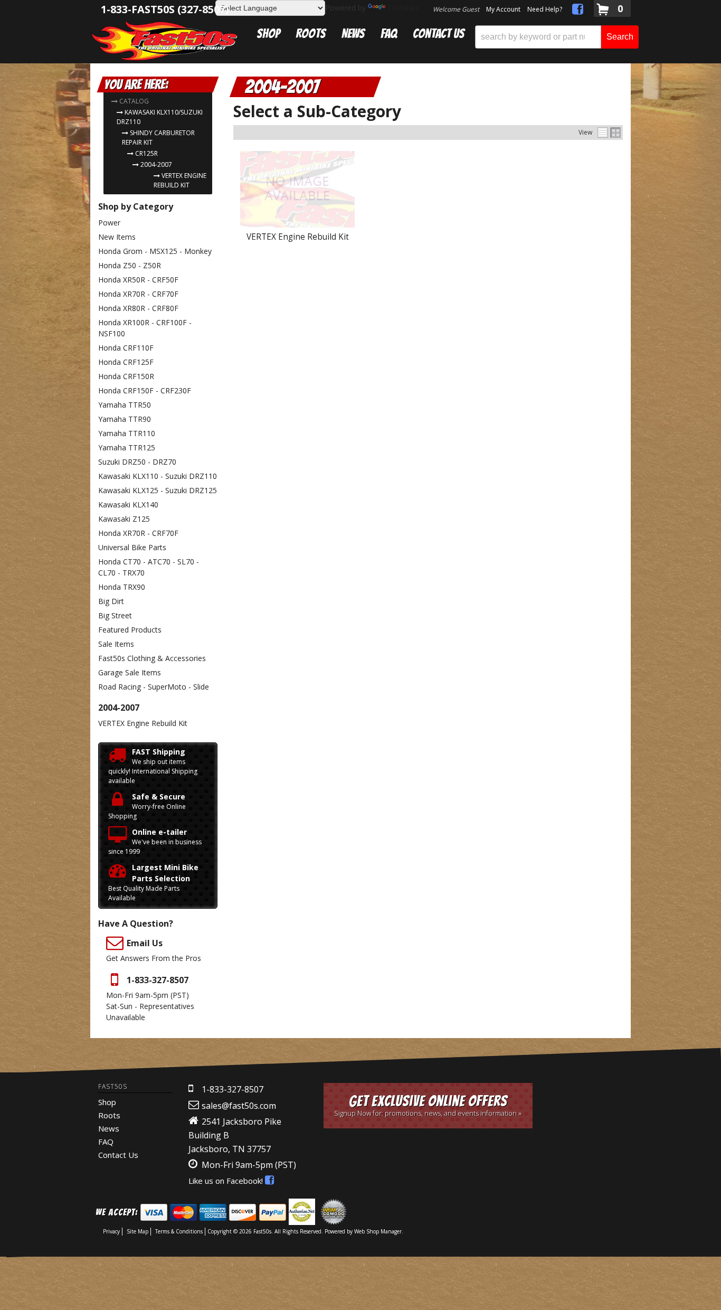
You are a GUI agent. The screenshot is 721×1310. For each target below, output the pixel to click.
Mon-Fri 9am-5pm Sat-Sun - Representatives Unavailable (150, 998)
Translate (403, 8)
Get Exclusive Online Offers (427, 1105)
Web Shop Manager (378, 1231)
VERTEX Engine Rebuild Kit (297, 236)
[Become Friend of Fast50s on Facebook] (577, 11)
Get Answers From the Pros (153, 950)
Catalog (134, 101)
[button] (557, 37)
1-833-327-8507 (232, 1089)
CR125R (146, 153)
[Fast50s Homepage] (164, 40)
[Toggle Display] (609, 132)
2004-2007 (156, 164)
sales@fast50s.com (239, 1105)
